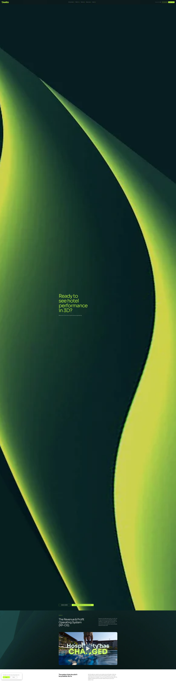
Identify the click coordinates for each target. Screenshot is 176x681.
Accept (6, 677)
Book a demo (64, 605)
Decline (14, 677)
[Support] (158, 2)
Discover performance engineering (82, 605)
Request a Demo (171, 2)
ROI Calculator (164, 2)
